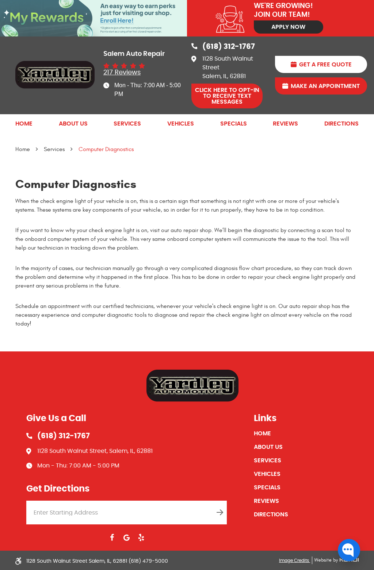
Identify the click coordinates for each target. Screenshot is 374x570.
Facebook (111, 537)
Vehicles (180, 124)
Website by (335, 560)
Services (127, 124)
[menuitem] (24, 123)
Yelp (141, 537)
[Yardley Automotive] (55, 75)
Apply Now (288, 27)
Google (126, 537)
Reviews (285, 124)
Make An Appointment (325, 86)
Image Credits (294, 560)
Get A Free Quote (325, 65)
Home (24, 124)
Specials (233, 124)
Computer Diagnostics (106, 149)
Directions (341, 124)
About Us (73, 124)
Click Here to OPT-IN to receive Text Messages (227, 96)
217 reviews (122, 72)
